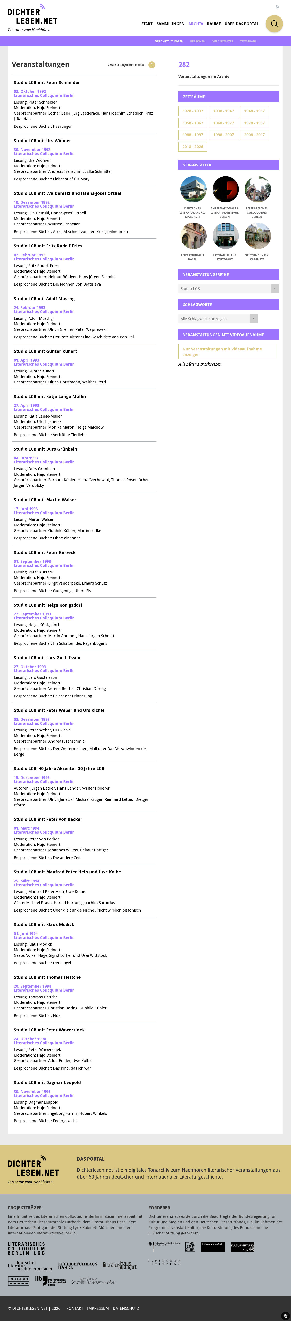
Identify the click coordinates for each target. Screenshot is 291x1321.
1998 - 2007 (223, 134)
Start (147, 23)
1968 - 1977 (223, 123)
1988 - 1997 (193, 134)
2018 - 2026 (193, 146)
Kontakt (74, 1308)
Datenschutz (126, 1308)
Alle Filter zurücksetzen (200, 364)
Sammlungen (170, 23)
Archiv (195, 23)
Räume (214, 23)
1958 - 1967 (193, 123)
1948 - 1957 (254, 111)
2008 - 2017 (254, 134)
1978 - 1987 (254, 123)
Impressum (98, 1308)
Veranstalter (222, 41)
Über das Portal (242, 23)
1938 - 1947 (223, 111)
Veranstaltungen (169, 41)
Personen (197, 41)
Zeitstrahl (248, 41)
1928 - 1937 (193, 111)
